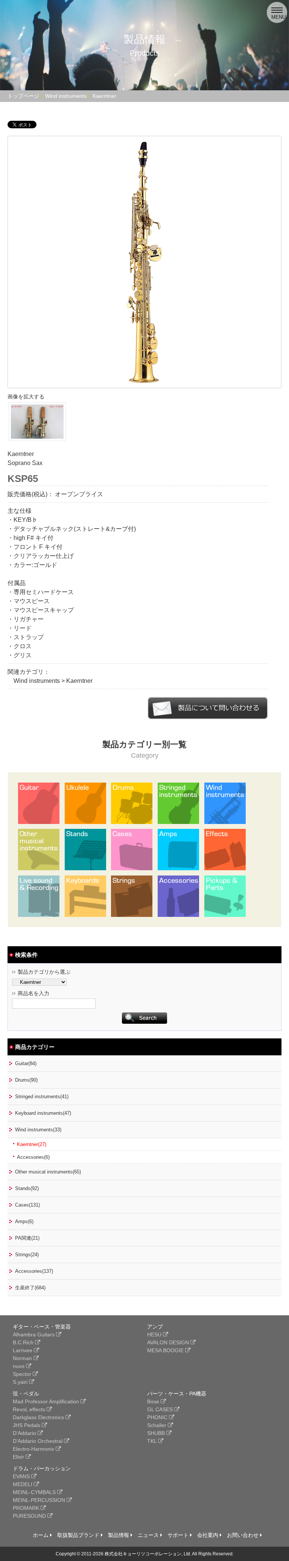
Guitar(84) (26, 1063)
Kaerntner (104, 96)
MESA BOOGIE (166, 1350)
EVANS (22, 1476)
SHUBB (156, 1433)
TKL (152, 1441)
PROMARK (27, 1508)
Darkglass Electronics (39, 1417)
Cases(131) (27, 1204)
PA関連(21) (27, 1238)
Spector (23, 1374)
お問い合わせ (243, 1535)
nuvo (19, 1366)
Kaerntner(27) (31, 1144)
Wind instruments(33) (38, 1129)
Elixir (19, 1457)
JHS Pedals (27, 1425)
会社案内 (208, 1535)
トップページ (23, 96)
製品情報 (119, 1535)
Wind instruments (66, 96)
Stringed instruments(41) (41, 1096)
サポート (178, 1535)
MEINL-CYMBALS (35, 1492)
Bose (154, 1401)
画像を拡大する (26, 397)
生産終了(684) (30, 1287)
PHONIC (158, 1417)
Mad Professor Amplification (47, 1401)
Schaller (157, 1425)
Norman (23, 1358)
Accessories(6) (33, 1157)
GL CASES (160, 1409)
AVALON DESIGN (168, 1342)
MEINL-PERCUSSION (40, 1500)
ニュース (149, 1535)
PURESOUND (30, 1516)
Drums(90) (26, 1080)
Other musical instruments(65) (48, 1171)
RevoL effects (30, 1409)
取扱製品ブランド (79, 1535)
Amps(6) (24, 1221)
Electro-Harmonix (34, 1449)
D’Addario (25, 1433)
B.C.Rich (24, 1342)
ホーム (41, 1535)
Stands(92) (27, 1188)
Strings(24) (27, 1254)
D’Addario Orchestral (38, 1441)
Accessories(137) (34, 1271)
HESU (155, 1334)
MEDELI (23, 1484)
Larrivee (23, 1350)
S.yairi (21, 1382)
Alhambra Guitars (34, 1334)
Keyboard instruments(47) (43, 1113)
